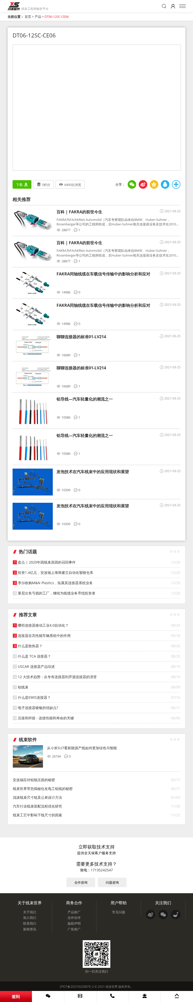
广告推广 (74, 929)
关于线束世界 (30, 903)
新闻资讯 (29, 929)
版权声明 (74, 923)
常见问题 (118, 912)
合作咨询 (80, 882)
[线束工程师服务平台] (14, 6)
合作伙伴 (74, 917)
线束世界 (112, 986)
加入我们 (29, 917)
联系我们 (29, 923)
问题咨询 (112, 882)
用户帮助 (119, 903)
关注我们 (163, 903)
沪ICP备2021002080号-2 (77, 986)
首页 (28, 16)
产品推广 (74, 912)
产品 (38, 16)
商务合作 (74, 903)
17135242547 (102, 870)
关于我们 (29, 912)
